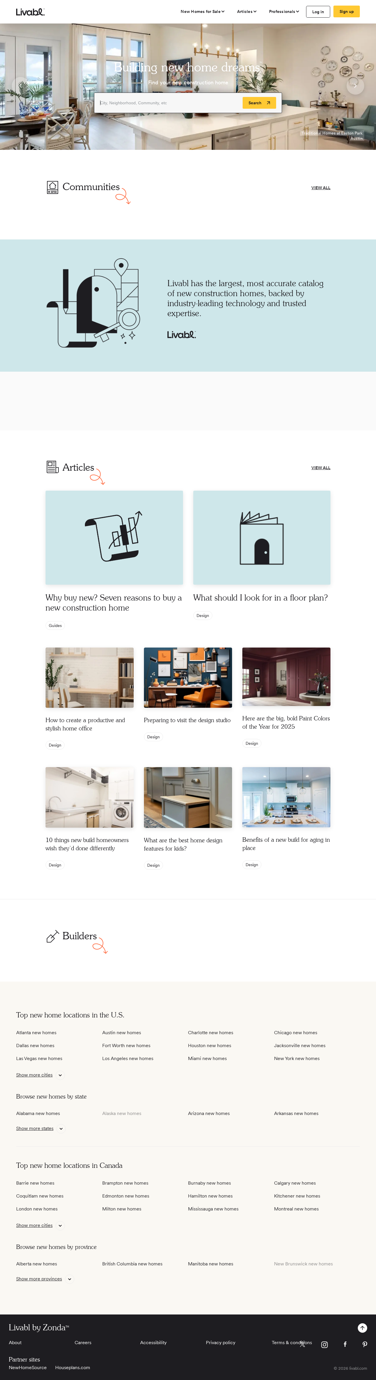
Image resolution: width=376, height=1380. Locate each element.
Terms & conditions (292, 1342)
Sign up (347, 11)
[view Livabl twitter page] (302, 1345)
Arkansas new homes (296, 1113)
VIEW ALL (320, 187)
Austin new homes (121, 1032)
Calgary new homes (295, 1183)
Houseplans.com (72, 1367)
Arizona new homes (209, 1113)
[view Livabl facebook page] (345, 1345)
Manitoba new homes (210, 1264)
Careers (83, 1342)
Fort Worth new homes (126, 1045)
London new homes (37, 1209)
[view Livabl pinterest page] (364, 1345)
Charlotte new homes (210, 1032)
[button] (20, 86)
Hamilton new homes (210, 1196)
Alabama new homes (38, 1113)
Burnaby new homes (209, 1183)
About (15, 1342)
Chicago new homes (295, 1032)
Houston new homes (209, 1045)
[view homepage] (30, 12)
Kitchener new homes (297, 1196)
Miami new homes (207, 1058)
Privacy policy (220, 1342)
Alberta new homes (36, 1264)
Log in (318, 11)
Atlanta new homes (36, 1032)
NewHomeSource (28, 1367)
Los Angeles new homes (127, 1058)
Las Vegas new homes (39, 1058)
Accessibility (153, 1342)
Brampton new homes (125, 1183)
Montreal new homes (296, 1209)
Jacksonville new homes (299, 1045)
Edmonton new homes (125, 1196)
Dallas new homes (35, 1045)
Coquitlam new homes (39, 1196)
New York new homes (297, 1058)
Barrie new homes (35, 1183)
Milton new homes (121, 1209)
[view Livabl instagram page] (324, 1346)
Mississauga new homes (213, 1209)
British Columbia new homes (132, 1264)
